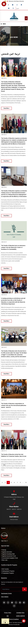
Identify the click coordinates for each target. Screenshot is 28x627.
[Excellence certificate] (5, 621)
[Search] (26, 18)
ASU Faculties (5, 569)
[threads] (13, 8)
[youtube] (12, 5)
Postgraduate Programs (8, 573)
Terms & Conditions (14, 619)
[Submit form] (24, 589)
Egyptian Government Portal (9, 556)
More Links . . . (5, 560)
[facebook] (4, 602)
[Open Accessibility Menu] (4, 4)
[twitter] (8, 5)
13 (26, 482)
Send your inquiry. (14, 519)
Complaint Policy (20, 612)
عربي (17, 8)
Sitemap (4, 550)
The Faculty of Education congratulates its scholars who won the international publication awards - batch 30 (13, 405)
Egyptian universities (7, 552)
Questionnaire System (6, 593)
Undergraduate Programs (8, 571)
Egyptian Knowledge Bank (8, 554)
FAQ (8, 616)
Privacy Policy (7, 612)
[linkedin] (21, 5)
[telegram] (8, 8)
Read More (6, 108)
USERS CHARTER (20, 616)
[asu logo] (14, 16)
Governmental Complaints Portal (10, 558)
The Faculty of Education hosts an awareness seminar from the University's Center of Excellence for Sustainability (13, 247)
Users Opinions (4, 596)
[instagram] (17, 5)
